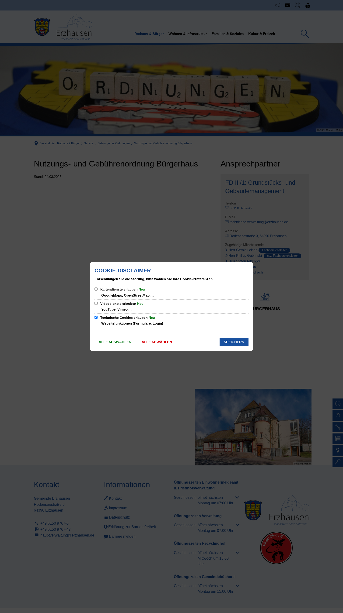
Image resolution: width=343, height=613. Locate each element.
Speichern (234, 342)
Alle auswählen (115, 342)
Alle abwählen (157, 342)
